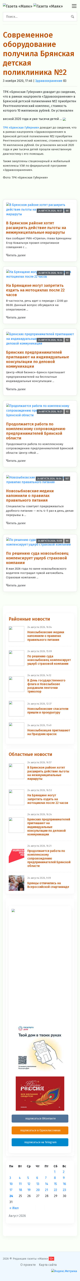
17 (11, 1190)
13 (37, 1184)
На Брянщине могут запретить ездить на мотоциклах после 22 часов (35, 290)
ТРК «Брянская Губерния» (21, 127)
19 (28, 1190)
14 (46, 1184)
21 (46, 1190)
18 (20, 1190)
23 (64, 1190)
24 (11, 1196)
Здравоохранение (48, 81)
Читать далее (16, 255)
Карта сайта (48, 1265)
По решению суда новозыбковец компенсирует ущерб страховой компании (37, 558)
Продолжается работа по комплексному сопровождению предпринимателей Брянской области (35, 431)
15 (55, 1184)
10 (11, 1184)
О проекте (28, 1265)
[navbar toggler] (74, 6)
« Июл (14, 1208)
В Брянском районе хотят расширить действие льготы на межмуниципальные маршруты (36, 228)
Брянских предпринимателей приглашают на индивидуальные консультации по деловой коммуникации (37, 359)
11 (20, 1184)
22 (55, 1190)
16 (64, 1184)
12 (28, 1184)
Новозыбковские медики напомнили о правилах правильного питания (30, 496)
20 (38, 1190)
